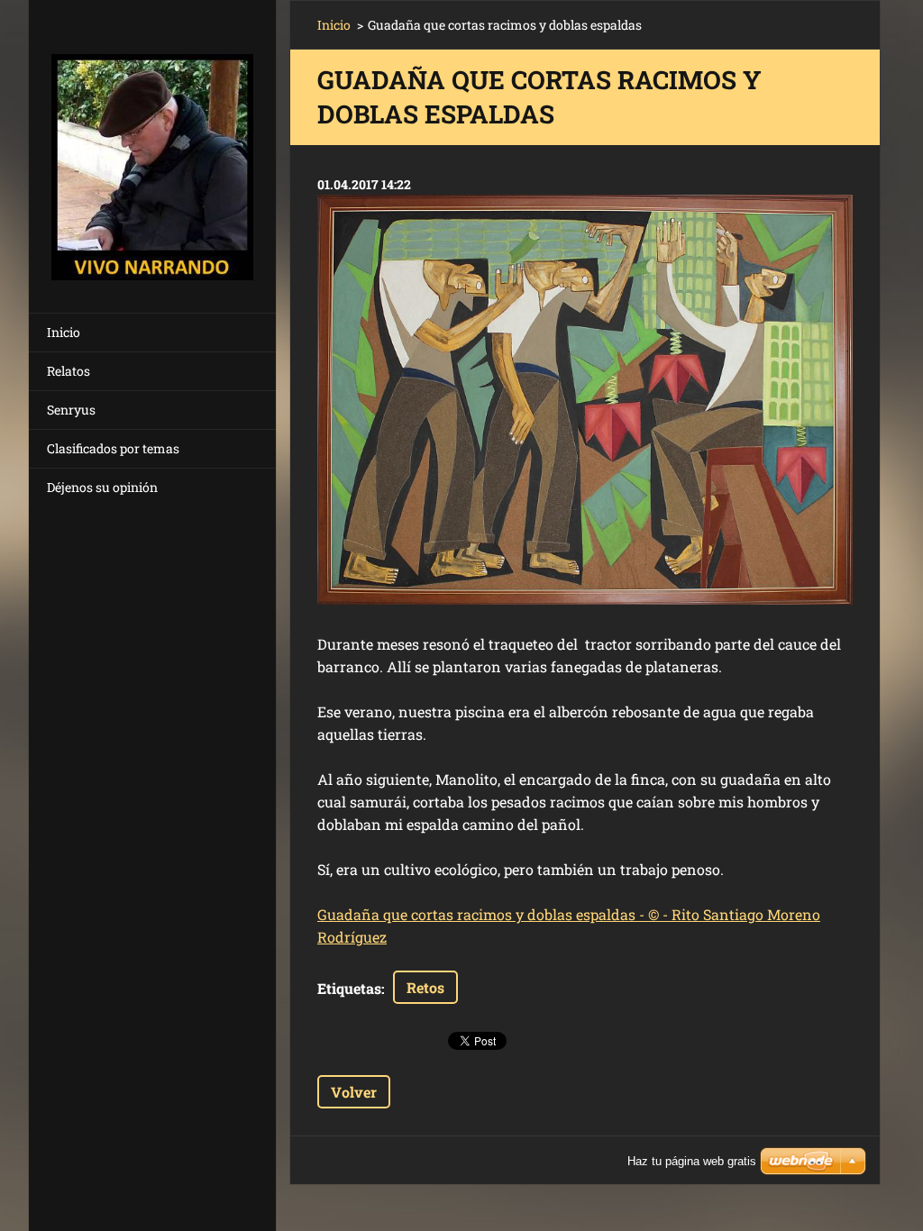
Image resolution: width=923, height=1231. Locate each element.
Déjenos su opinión (102, 487)
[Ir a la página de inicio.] (152, 145)
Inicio (63, 332)
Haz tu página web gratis (691, 1161)
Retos (425, 987)
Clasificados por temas (113, 448)
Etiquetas (349, 988)
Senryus (71, 409)
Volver (354, 1091)
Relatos (68, 370)
